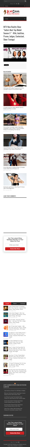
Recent (15, 303)
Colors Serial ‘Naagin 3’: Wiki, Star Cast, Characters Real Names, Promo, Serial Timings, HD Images (17, 314)
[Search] (25, 1)
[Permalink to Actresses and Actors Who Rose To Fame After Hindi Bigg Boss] (15, 179)
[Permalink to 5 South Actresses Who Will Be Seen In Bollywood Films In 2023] (15, 100)
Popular (7, 303)
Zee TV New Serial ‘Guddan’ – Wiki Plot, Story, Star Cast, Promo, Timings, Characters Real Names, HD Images (17, 328)
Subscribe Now (15, 249)
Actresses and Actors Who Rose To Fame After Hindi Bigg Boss (14, 187)
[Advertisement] (15, 277)
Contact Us (20, 445)
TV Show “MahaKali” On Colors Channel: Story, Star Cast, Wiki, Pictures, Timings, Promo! (16, 342)
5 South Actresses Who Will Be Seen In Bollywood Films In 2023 (13, 108)
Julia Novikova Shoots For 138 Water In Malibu (14, 390)
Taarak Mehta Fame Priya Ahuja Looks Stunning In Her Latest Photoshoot (13, 148)
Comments (22, 303)
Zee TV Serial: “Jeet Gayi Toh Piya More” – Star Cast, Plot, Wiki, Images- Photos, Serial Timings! (17, 321)
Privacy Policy (10, 445)
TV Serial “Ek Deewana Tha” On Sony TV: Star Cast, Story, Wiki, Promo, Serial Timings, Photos (17, 365)
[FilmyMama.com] (15, 12)
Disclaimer (16, 445)
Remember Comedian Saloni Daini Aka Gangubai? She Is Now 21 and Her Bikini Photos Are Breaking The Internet (13, 128)
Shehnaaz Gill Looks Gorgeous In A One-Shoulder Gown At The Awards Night (13, 88)
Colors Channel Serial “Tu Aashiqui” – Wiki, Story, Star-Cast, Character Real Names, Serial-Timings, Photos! (17, 308)
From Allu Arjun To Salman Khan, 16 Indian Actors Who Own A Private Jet (14, 168)
